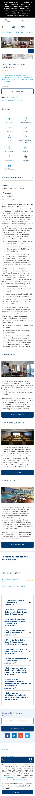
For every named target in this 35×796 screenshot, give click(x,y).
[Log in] (28, 20)
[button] (2, 27)
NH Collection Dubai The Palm (11, 580)
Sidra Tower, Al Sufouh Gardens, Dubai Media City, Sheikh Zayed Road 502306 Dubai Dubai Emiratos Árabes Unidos (18, 78)
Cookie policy (21, 779)
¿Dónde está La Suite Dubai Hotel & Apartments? (14, 602)
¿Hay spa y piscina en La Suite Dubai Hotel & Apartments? (15, 651)
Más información (17, 415)
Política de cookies (7, 756)
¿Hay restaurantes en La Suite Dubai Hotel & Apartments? (15, 633)
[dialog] (17, 776)
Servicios (30, 32)
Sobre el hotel (6, 32)
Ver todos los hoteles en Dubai (13, 586)
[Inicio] (6, 21)
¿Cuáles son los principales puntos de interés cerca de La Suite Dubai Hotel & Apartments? (15, 683)
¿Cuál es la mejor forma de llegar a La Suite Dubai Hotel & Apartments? (15, 612)
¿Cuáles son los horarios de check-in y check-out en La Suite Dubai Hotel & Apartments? (15, 671)
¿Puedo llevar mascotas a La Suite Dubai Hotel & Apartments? (16, 661)
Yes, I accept (17, 792)
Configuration (7, 777)
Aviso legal (5, 749)
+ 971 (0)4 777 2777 (17, 91)
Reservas (4, 87)
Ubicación (19, 32)
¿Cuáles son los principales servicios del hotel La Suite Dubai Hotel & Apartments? (16, 696)
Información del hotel (12, 177)
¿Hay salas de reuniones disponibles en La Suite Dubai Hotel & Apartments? (15, 622)
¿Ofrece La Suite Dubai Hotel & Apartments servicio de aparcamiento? (16, 642)
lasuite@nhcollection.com (11, 100)
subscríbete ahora (17, 728)
